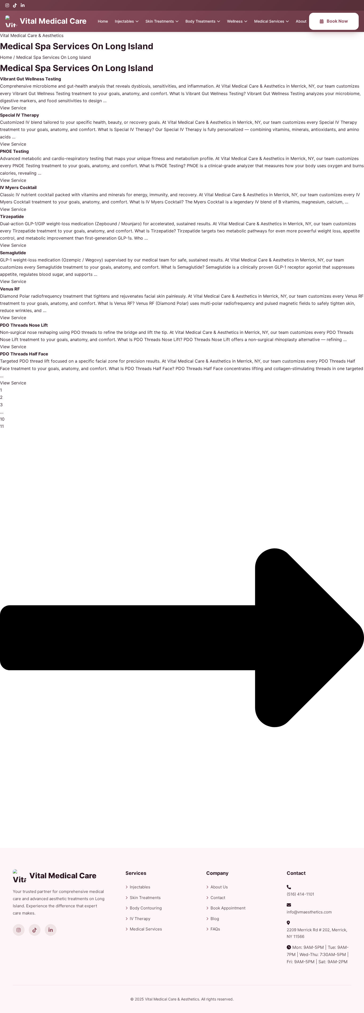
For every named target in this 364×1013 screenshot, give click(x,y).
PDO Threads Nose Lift (24, 325)
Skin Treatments (159, 21)
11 (2, 426)
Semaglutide (13, 252)
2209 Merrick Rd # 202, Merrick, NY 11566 (317, 933)
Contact (218, 897)
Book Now (337, 21)
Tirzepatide (12, 216)
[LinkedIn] (23, 5)
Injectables (124, 21)
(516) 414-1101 (300, 894)
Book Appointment (228, 908)
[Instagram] (7, 5)
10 (2, 419)
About (301, 21)
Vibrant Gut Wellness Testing (30, 78)
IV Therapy (140, 918)
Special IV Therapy (19, 115)
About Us (219, 886)
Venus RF (10, 289)
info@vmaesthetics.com (309, 911)
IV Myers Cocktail (18, 187)
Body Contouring (146, 908)
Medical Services (269, 21)
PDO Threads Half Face (24, 353)
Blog (215, 918)
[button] (13, 107)
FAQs (215, 929)
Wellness (235, 21)
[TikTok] (15, 5)
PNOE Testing (14, 151)
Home (103, 21)
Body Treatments (200, 21)
